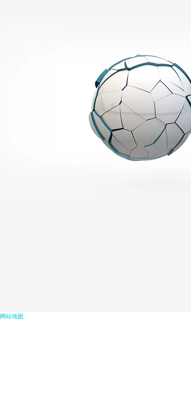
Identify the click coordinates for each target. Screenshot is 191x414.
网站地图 (12, 316)
